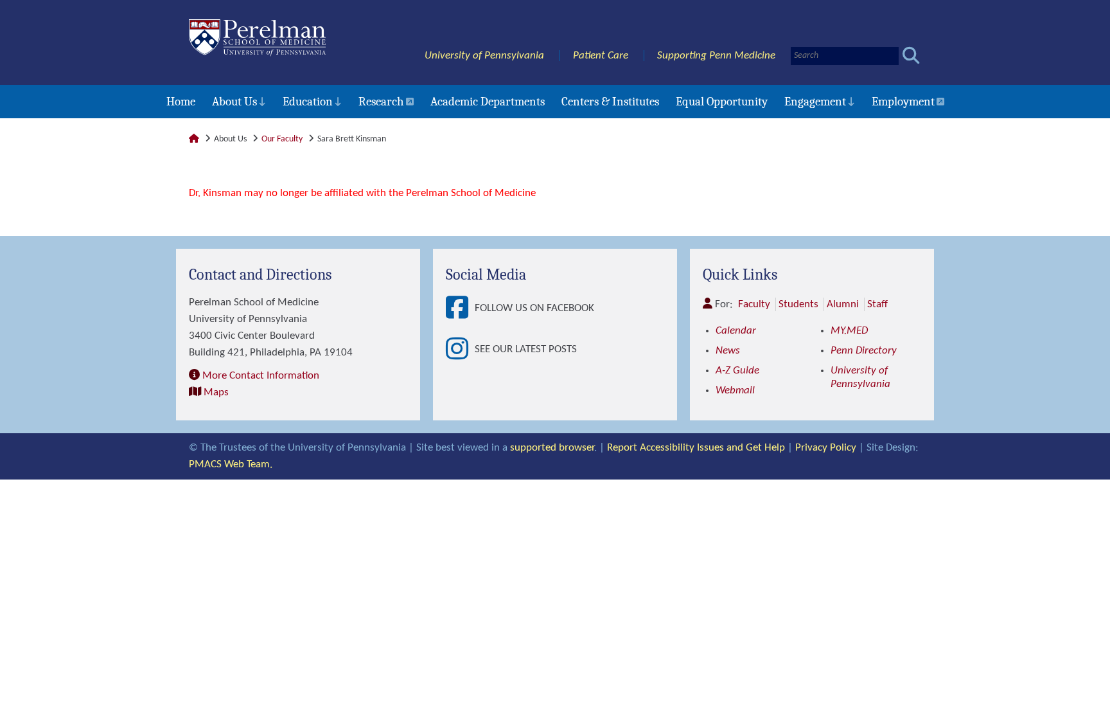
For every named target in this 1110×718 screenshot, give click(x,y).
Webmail (735, 390)
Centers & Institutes (610, 101)
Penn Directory (864, 350)
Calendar (736, 330)
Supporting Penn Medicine (716, 55)
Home (180, 101)
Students (798, 304)
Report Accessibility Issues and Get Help (696, 447)
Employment (903, 101)
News (728, 350)
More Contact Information (260, 375)
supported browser (552, 447)
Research (381, 101)
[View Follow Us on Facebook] (460, 308)
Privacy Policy (825, 447)
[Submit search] (911, 56)
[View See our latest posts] (460, 350)
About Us (234, 101)
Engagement (815, 101)
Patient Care (600, 55)
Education (308, 101)
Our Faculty (282, 139)
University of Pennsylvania (484, 55)
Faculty (754, 304)
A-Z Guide (737, 370)
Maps (216, 392)
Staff (877, 304)
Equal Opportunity (722, 101)
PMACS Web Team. (230, 464)
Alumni (843, 304)
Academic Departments (487, 101)
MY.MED (849, 330)
